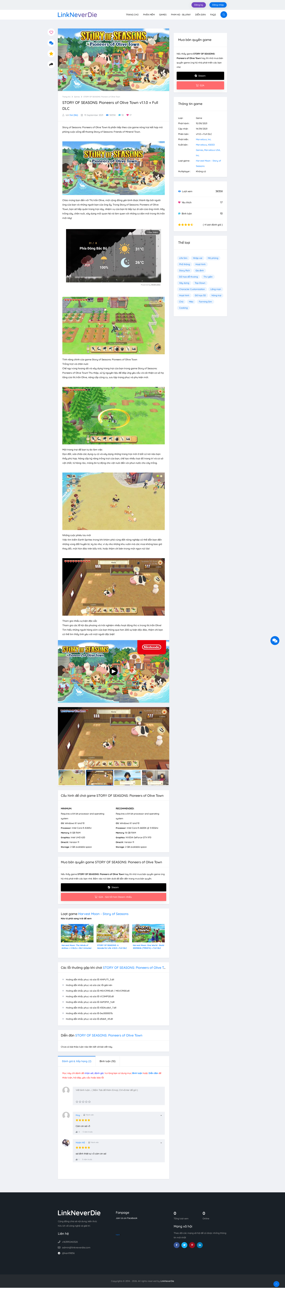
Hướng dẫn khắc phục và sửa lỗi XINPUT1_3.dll (90, 979)
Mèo (191, 301)
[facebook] (177, 1245)
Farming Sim (205, 301)
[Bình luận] (51, 43)
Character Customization (192, 289)
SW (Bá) (73, 115)
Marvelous (201, 144)
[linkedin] (200, 1245)
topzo (118, 1235)
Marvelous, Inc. (203, 139)
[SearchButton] (223, 14)
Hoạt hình (200, 264)
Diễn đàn (200, 14)
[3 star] (83, 1102)
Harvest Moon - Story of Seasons (103, 914)
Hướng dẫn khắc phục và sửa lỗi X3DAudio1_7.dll (91, 1007)
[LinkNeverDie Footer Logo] (79, 1212)
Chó (181, 301)
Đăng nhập (218, 4)
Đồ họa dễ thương (188, 276)
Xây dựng (184, 283)
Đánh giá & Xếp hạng (76, 1061)
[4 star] (86, 1102)
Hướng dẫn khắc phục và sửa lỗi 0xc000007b (89, 1013)
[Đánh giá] (51, 53)
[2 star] (80, 1102)
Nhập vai (197, 258)
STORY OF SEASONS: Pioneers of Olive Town (101, 97)
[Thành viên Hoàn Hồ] (67, 1144)
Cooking (183, 307)
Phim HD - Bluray (181, 14)
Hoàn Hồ (80, 1142)
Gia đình (199, 270)
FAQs (213, 14)
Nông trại (216, 295)
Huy (78, 1115)
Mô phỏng (213, 258)
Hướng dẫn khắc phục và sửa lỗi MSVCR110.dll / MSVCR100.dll (98, 990)
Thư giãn (208, 276)
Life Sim (183, 258)
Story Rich (184, 270)
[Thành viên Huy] (67, 1117)
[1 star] (77, 1102)
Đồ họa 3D (200, 295)
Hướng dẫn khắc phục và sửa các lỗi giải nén (89, 985)
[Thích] (76, 1132)
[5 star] (89, 1102)
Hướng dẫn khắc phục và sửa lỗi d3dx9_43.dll (89, 1019)
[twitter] (184, 1245)
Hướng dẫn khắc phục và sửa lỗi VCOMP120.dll (90, 996)
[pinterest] (192, 1245)
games (77, 97)
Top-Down (200, 283)
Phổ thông (184, 264)
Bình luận (107, 1061)
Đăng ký (198, 4)
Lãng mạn (215, 289)
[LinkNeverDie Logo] (77, 14)
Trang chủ (132, 14)
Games (163, 14)
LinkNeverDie (167, 1281)
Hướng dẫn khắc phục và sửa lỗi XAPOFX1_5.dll (90, 1002)
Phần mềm (149, 14)
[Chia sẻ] (51, 64)
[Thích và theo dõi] (51, 32)
